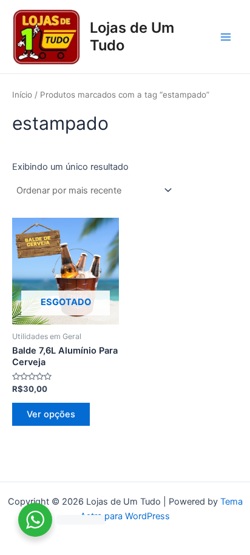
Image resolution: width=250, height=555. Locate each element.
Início (22, 94)
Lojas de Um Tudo (132, 36)
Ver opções (51, 414)
